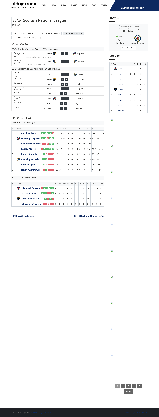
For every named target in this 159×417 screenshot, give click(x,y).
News (44, 5)
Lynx (119, 74)
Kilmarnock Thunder (31, 143)
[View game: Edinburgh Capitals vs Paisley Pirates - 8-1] (58, 99)
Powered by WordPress (42, 412)
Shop (93, 5)
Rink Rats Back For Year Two (126, 148)
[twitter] (123, 4)
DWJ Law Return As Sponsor (126, 226)
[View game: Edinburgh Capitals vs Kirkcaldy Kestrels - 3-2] (58, 62)
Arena (84, 5)
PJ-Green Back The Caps (124, 279)
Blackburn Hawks (30, 193)
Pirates (120, 100)
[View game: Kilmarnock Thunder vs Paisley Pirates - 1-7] (58, 108)
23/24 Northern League (22, 216)
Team (53, 5)
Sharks (120, 105)
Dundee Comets (29, 154)
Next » (128, 391)
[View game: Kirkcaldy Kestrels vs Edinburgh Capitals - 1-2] (58, 55)
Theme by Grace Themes (136, 412)
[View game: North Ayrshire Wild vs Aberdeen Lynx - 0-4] (58, 104)
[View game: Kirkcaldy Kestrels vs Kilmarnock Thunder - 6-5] (58, 79)
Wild (119, 95)
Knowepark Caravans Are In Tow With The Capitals (128, 359)
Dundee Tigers (28, 164)
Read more (135, 135)
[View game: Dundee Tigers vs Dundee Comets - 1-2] (58, 93)
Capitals (120, 69)
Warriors (121, 111)
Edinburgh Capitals (23, 4)
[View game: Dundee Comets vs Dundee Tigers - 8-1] (58, 89)
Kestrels (120, 90)
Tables (74, 5)
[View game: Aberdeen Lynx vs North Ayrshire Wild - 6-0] (58, 84)
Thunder (120, 84)
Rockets (120, 79)
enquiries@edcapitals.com (131, 7)
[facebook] (118, 4)
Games (63, 5)
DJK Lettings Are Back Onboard (127, 121)
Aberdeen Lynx (28, 133)
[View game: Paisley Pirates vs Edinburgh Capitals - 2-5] (58, 74)
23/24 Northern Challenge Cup (89, 216)
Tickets (104, 5)
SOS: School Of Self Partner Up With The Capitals (127, 307)
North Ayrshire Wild (31, 170)
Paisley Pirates (28, 149)
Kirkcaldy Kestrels (30, 159)
